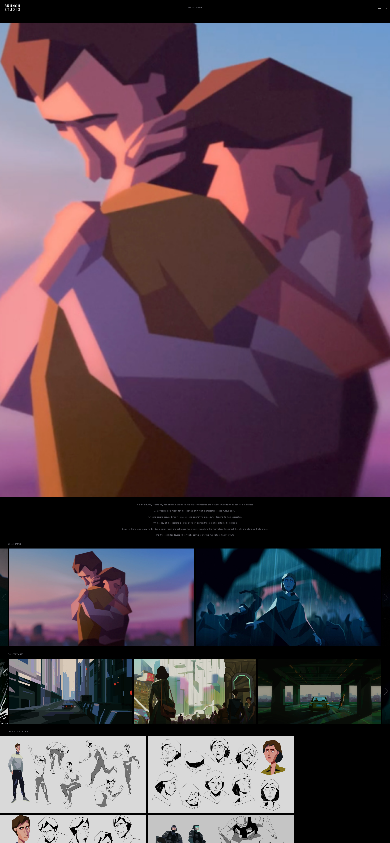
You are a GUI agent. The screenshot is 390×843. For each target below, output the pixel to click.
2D (193, 7)
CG (189, 7)
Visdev (199, 7)
